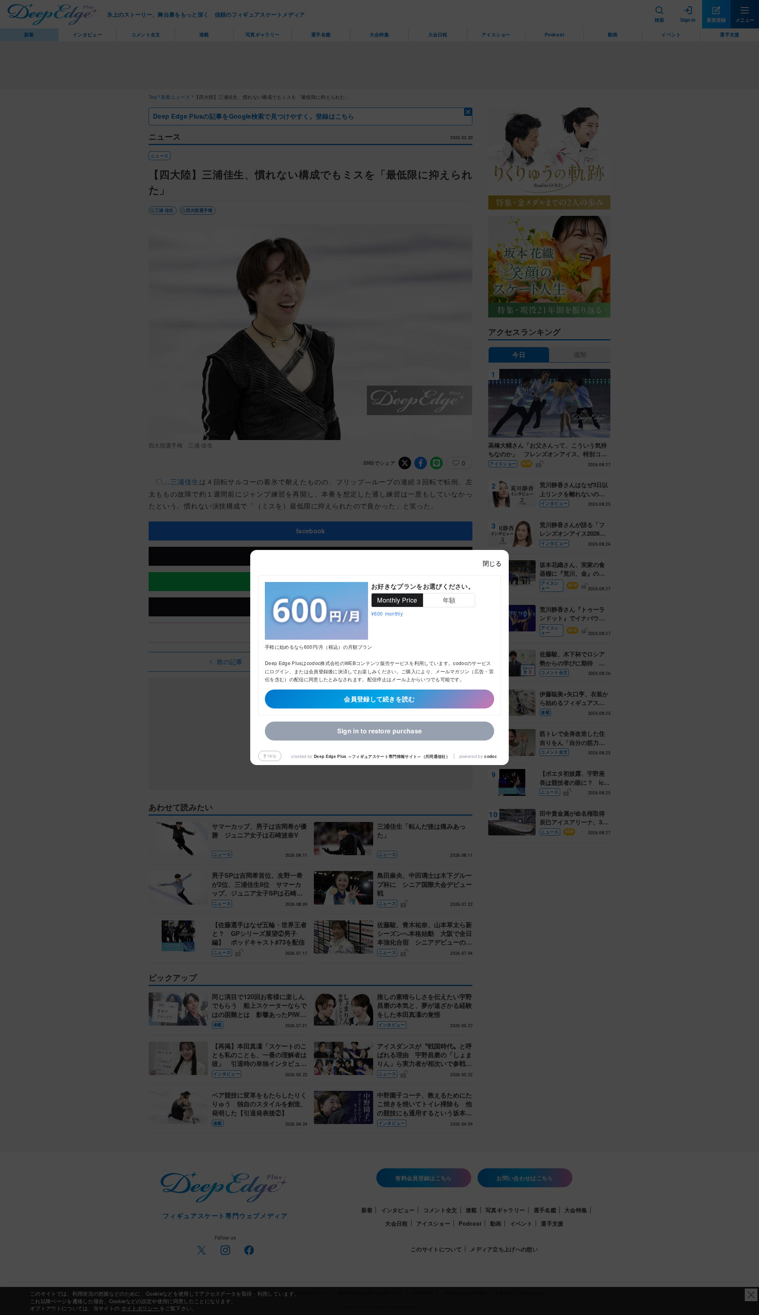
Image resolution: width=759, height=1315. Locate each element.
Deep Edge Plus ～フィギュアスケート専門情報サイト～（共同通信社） (382, 756)
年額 (449, 600)
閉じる (492, 563)
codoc (490, 756)
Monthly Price (397, 600)
